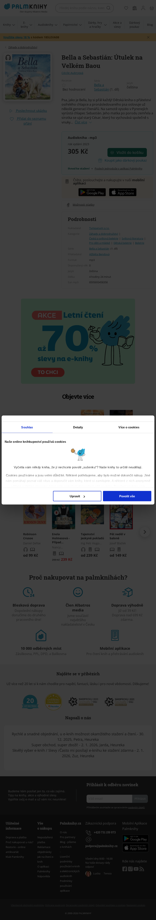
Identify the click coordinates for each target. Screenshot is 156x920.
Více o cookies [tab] (128, 427)
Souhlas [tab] (27, 427)
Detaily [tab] (78, 427)
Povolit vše (127, 496)
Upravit (75, 496)
